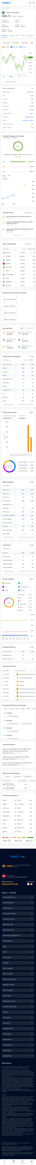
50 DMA (7, 47)
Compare (27, 244)
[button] (8, 249)
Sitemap (13, 893)
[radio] (21, 328)
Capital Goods (29, 117)
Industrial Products (28, 120)
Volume (24, 47)
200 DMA (16, 47)
